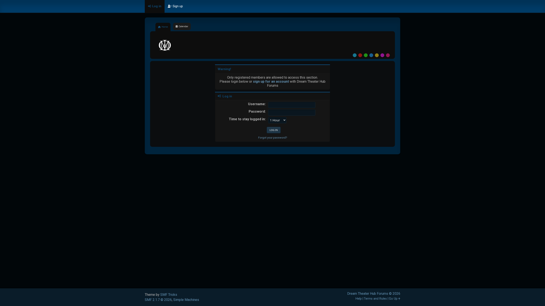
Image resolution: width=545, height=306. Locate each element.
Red (360, 55)
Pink (388, 55)
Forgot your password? (272, 137)
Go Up (393, 298)
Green (366, 55)
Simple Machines (186, 300)
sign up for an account (271, 81)
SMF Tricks (168, 295)
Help (359, 298)
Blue (371, 55)
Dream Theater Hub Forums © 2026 (373, 294)
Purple (382, 55)
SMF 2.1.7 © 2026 (158, 300)
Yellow (377, 55)
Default (355, 55)
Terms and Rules (375, 298)
